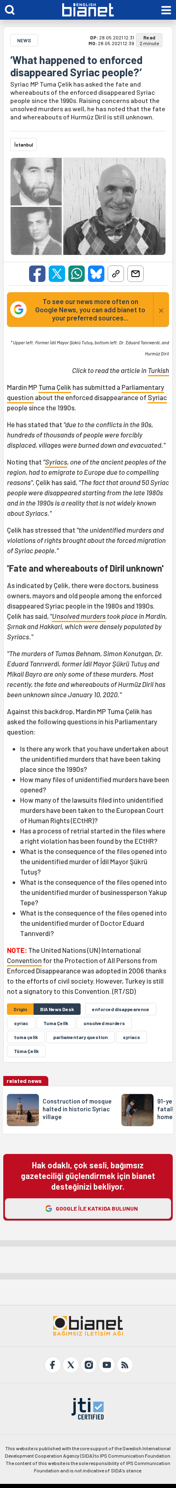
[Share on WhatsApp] (76, 274)
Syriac (157, 397)
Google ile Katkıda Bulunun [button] (97, 1208)
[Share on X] (57, 274)
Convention (24, 960)
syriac (21, 1023)
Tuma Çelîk (55, 1023)
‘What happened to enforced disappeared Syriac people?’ (76, 66)
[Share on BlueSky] (96, 274)
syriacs (131, 1037)
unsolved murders (104, 1023)
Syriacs (56, 462)
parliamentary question (80, 1037)
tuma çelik (26, 1037)
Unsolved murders (79, 616)
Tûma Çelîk (26, 1051)
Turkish (158, 370)
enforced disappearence (120, 1009)
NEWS (24, 40)
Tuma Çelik (54, 387)
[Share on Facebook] (37, 274)
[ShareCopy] (116, 274)
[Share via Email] (135, 274)
